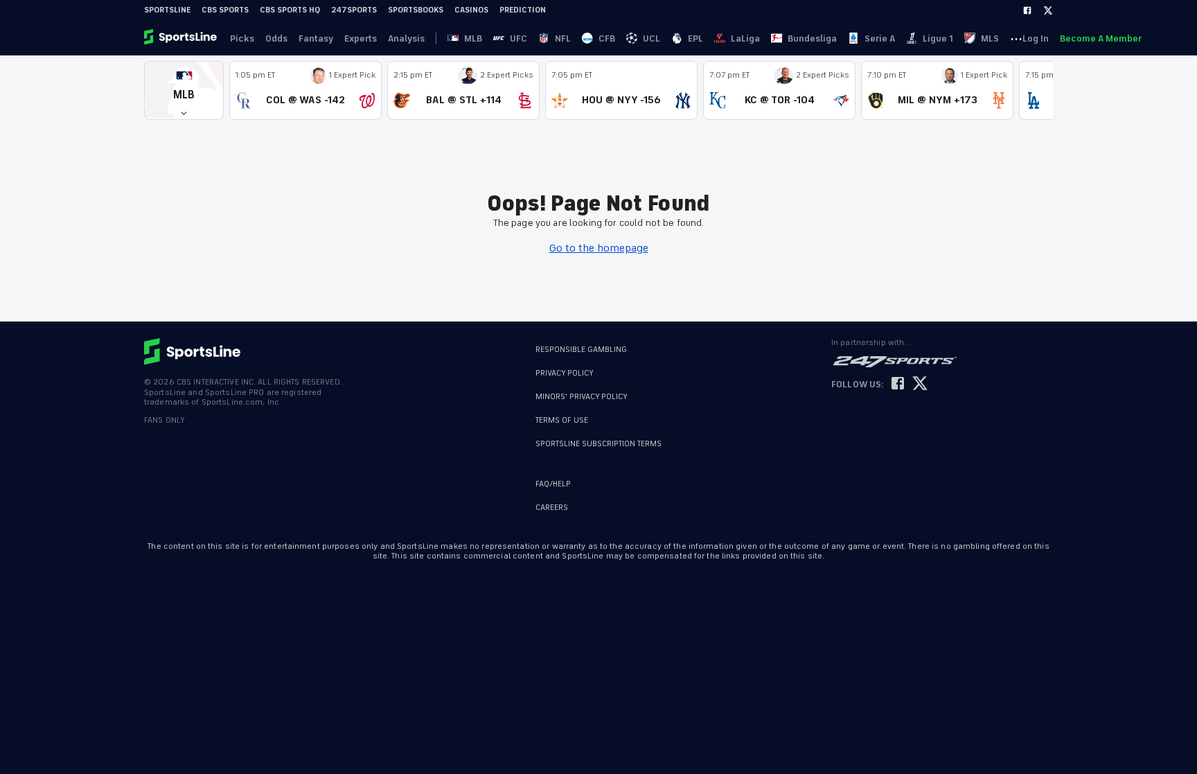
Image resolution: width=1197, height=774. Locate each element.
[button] (184, 90)
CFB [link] (606, 38)
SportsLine (167, 10)
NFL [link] (563, 38)
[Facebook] (1027, 10)
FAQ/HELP (553, 484)
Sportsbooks (415, 10)
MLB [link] (473, 38)
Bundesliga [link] (812, 38)
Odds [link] (276, 38)
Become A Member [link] (1101, 38)
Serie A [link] (879, 38)
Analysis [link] (406, 38)
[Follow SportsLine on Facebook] (897, 384)
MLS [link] (990, 38)
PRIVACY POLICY (564, 373)
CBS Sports (225, 10)
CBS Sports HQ (290, 10)
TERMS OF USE (561, 420)
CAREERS (551, 507)
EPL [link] (695, 38)
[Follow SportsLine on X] (920, 384)
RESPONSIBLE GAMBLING (581, 349)
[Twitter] (1048, 10)
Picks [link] (242, 38)
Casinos (471, 10)
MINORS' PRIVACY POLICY (581, 397)
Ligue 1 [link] (938, 38)
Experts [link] (360, 38)
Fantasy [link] (316, 38)
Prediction (522, 10)
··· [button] (1016, 38)
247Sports (354, 10)
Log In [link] (1035, 38)
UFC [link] (518, 38)
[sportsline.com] (181, 38)
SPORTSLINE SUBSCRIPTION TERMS (598, 444)
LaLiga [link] (745, 38)
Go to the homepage (598, 248)
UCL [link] (651, 38)
